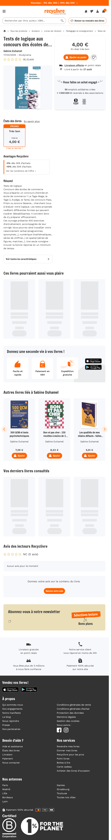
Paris (5, 785)
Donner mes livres (67, 750)
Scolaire (36, 31)
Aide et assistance (12, 746)
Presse (6, 725)
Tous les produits (18, 31)
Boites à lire (63, 762)
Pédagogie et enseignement (79, 31)
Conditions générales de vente (74, 704)
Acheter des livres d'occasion (73, 770)
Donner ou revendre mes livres (89, 20)
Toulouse (62, 793)
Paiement (7, 758)
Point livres (63, 758)
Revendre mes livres (68, 746)
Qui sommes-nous (12, 704)
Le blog (6, 717)
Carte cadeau (64, 766)
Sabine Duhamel (12, 50)
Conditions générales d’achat (73, 708)
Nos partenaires (11, 729)
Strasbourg (63, 789)
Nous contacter (11, 762)
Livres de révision (52, 31)
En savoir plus (32, 121)
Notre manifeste (11, 713)
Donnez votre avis (54, 591)
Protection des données (70, 713)
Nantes (61, 785)
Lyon (5, 801)
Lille (4, 793)
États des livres (11, 750)
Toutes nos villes (66, 797)
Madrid (6, 789)
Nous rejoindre (10, 721)
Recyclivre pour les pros (70, 754)
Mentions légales (66, 717)
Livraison (7, 754)
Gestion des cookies (68, 721)
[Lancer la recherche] (62, 20)
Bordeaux (7, 797)
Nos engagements (12, 708)
